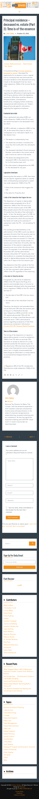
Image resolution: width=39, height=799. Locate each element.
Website (10, 401)
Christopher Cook (10, 608)
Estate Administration (12, 64)
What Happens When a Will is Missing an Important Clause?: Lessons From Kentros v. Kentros (19, 671)
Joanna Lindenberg (10, 624)
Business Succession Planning (14, 707)
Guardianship (8, 739)
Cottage (6, 715)
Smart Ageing (8, 752)
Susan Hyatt (8, 650)
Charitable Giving (10, 713)
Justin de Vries (9, 629)
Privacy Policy (19, 791)
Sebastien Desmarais (11, 645)
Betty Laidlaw (8, 605)
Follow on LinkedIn (19, 795)
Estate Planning (9, 734)
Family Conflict (9, 736)
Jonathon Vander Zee (11, 626)
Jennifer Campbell (10, 621)
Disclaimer (19, 793)
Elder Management (10, 723)
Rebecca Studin (9, 637)
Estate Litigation (9, 731)
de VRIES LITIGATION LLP (25, 789)
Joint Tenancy (8, 744)
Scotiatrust (7, 647)
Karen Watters (8, 631)
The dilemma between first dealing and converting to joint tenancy (17, 689)
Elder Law (7, 728)
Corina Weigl (8, 610)
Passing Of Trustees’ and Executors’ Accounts (19, 747)
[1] (27, 313)
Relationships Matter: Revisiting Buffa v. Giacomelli (17, 685)
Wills (5, 760)
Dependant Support (10, 718)
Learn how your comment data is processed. (19, 525)
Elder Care (7, 721)
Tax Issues (8, 66)
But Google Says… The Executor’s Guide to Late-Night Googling (19, 677)
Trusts (6, 757)
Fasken (6, 618)
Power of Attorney (10, 749)
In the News (8, 742)
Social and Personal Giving (13, 681)
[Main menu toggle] (19, 12)
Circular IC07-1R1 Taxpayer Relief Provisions (19, 326)
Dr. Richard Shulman (11, 639)
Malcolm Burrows (10, 634)
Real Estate (27, 64)
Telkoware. (23, 787)
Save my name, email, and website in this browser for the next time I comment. (19, 510)
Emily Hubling (8, 616)
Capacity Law (8, 710)
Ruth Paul (7, 642)
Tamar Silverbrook (10, 652)
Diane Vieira (8, 613)
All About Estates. (16, 785)
